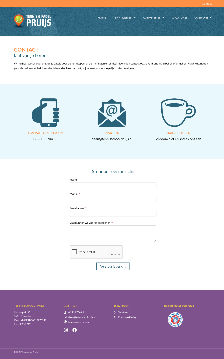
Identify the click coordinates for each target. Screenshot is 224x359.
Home (102, 17)
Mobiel (75, 193)
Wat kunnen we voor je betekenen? (91, 222)
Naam (74, 179)
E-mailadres (78, 208)
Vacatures (179, 17)
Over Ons (201, 17)
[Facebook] (74, 330)
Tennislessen (122, 17)
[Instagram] (65, 330)
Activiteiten (152, 17)
